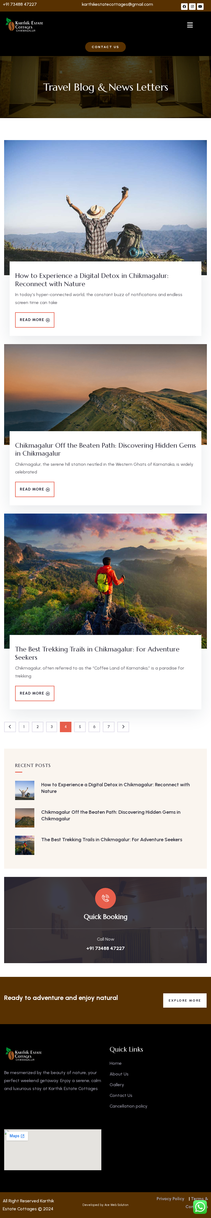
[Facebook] (184, 6)
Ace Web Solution (116, 1205)
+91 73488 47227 (20, 4)
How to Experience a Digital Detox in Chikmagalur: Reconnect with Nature (92, 280)
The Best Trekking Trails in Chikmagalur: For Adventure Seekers (97, 653)
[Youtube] (200, 6)
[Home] (24, 24)
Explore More (185, 1000)
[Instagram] (192, 6)
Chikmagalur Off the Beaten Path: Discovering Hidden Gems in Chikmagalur (105, 449)
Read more (32, 319)
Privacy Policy (170, 1198)
